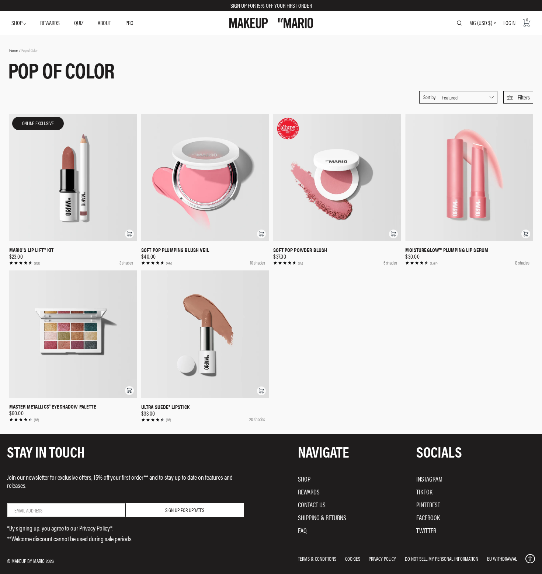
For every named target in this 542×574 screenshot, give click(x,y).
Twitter (426, 530)
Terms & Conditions (317, 558)
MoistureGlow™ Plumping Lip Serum (446, 250)
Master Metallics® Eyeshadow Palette (52, 406)
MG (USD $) (480, 23)
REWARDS (50, 22)
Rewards (309, 491)
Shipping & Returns (322, 517)
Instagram (429, 478)
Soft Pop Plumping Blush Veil (175, 250)
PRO (129, 22)
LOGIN (509, 22)
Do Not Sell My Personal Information (441, 558)
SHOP (17, 22)
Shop (304, 478)
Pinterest (428, 504)
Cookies (352, 558)
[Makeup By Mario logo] (271, 23)
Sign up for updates (184, 510)
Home (13, 50)
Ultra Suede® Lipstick (165, 407)
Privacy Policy (382, 558)
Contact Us (312, 504)
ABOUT (104, 22)
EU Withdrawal (502, 558)
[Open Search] (459, 22)
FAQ (302, 530)
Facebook (428, 517)
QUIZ (78, 22)
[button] (518, 97)
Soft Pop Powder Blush (300, 250)
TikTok (424, 491)
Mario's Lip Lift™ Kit (31, 250)
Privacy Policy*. (96, 527)
